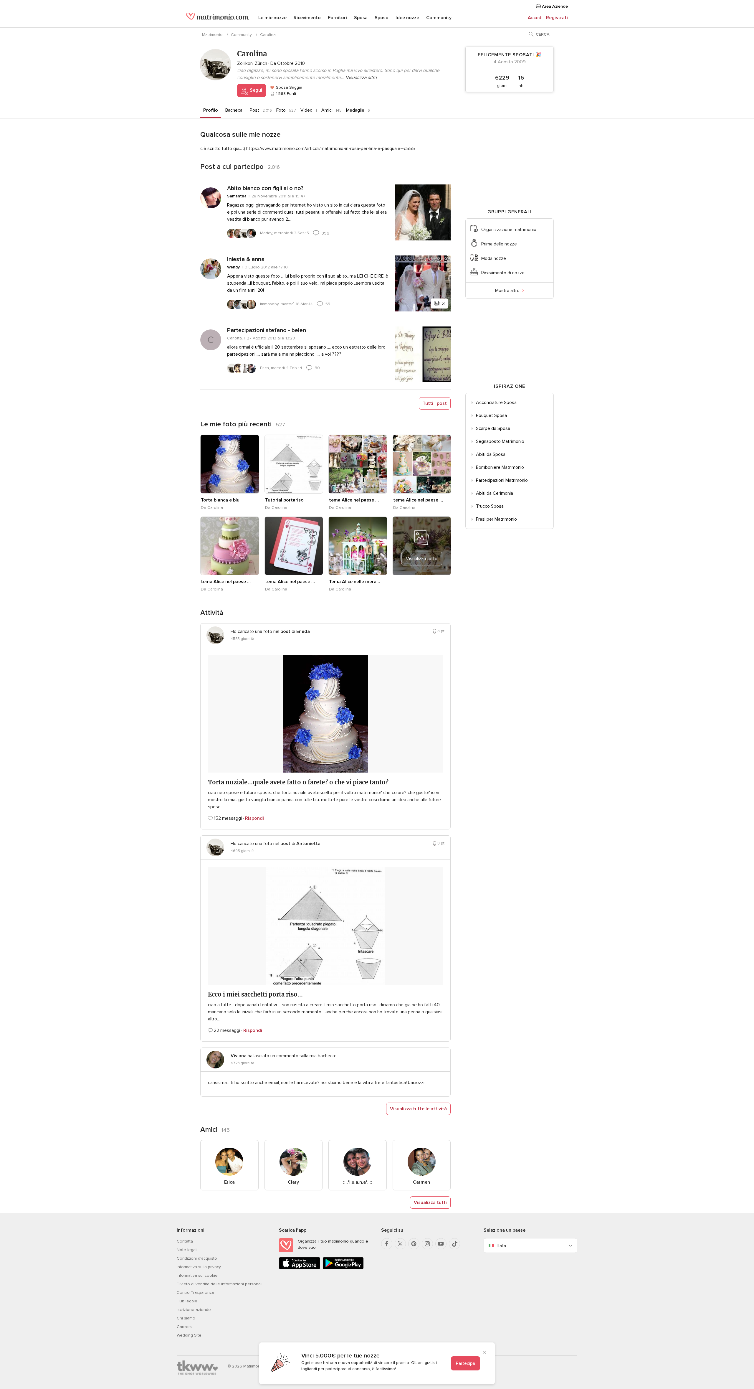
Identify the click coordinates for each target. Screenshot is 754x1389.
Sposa (361, 18)
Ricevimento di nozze (503, 273)
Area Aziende (554, 6)
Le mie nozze (272, 18)
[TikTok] (454, 1243)
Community (439, 18)
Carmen (421, 1182)
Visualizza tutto (421, 558)
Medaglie (355, 110)
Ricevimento (307, 18)
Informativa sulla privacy (199, 1266)
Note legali (187, 1249)
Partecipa (465, 1363)
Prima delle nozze (499, 244)
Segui (255, 90)
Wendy (233, 267)
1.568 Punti (285, 93)
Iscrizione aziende (194, 1309)
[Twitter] (400, 1243)
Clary (293, 1182)
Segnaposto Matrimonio (500, 441)
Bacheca (233, 110)
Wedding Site (189, 1335)
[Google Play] (343, 1268)
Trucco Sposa (490, 506)
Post (254, 110)
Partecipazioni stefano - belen (266, 330)
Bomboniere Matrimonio (500, 467)
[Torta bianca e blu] (229, 464)
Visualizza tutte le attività (418, 1109)
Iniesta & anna (245, 259)
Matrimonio (212, 34)
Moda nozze (493, 258)
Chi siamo (186, 1318)
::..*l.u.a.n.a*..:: (357, 1182)
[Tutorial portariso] (293, 464)
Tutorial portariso (284, 500)
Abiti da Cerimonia (494, 493)
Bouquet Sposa (491, 415)
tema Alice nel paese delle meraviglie (354, 500)
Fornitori (337, 18)
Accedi (535, 18)
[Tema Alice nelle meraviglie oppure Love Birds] (357, 546)
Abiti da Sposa (490, 454)
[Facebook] (386, 1243)
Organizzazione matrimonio (508, 229)
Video (306, 110)
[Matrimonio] (217, 18)
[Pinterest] (413, 1243)
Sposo (381, 18)
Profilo (210, 110)
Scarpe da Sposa (493, 428)
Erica (229, 1182)
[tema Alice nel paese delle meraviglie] (357, 464)
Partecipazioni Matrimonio (502, 480)
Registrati (557, 18)
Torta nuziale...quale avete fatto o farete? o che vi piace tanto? (298, 782)
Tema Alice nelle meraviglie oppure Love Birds (354, 582)
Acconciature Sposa (496, 402)
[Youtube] (441, 1243)
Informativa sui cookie (197, 1275)
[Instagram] (427, 1243)
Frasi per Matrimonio (496, 519)
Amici (327, 110)
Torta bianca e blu (220, 500)
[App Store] (299, 1268)
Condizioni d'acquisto (197, 1258)
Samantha (237, 196)
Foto (281, 110)
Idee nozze (407, 18)
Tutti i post (435, 403)
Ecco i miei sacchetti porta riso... (255, 994)
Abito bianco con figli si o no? (265, 188)
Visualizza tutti (430, 1202)
